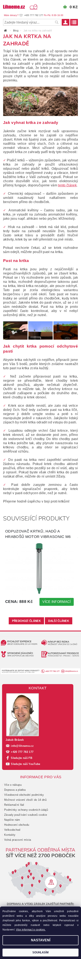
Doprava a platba (15, 789)
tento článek (67, 185)
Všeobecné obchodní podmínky (24, 794)
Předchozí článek (26, 620)
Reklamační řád (14, 804)
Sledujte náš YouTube (25, 764)
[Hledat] (56, 22)
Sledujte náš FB (21, 757)
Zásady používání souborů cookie (25, 814)
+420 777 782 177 (22, 751)
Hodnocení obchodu (16, 824)
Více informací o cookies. (31, 929)
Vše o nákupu (13, 784)
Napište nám (12, 819)
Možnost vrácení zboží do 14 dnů (25, 799)
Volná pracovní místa (17, 839)
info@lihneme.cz (22, 745)
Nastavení (40, 940)
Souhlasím (40, 952)
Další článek (58, 620)
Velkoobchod (12, 829)
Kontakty (10, 834)
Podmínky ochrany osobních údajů (26, 809)
